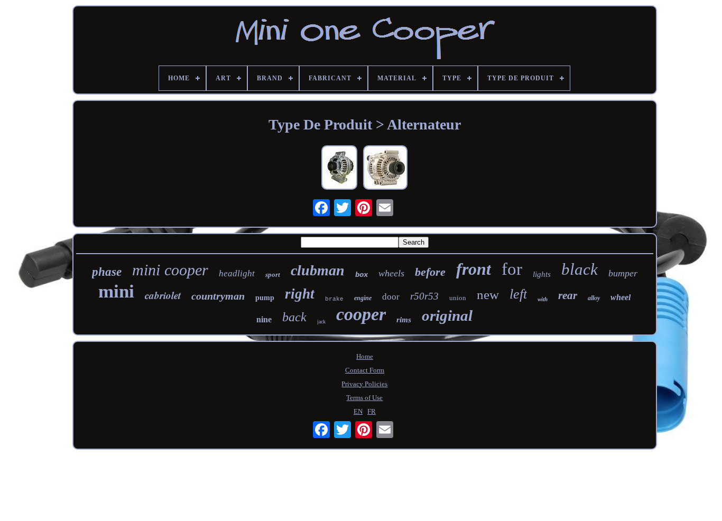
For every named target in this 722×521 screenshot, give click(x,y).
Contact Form (364, 370)
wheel (620, 297)
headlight (237, 273)
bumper (622, 273)
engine (363, 298)
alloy (594, 298)
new (488, 294)
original (447, 315)
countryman (218, 296)
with (543, 299)
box (361, 275)
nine (264, 319)
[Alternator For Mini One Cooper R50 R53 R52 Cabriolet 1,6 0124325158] (339, 168)
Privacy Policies (364, 384)
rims (403, 319)
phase (107, 271)
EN (358, 411)
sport (272, 274)
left (518, 294)
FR (371, 411)
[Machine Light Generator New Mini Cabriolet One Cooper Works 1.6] (385, 168)
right (299, 294)
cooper (361, 314)
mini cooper (170, 269)
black (579, 269)
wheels (391, 273)
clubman (318, 270)
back (294, 317)
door (391, 297)
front (473, 268)
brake (334, 299)
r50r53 (424, 296)
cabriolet (163, 295)
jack (321, 321)
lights (542, 274)
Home (364, 356)
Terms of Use (364, 398)
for (512, 268)
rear (567, 295)
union (457, 298)
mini (116, 291)
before (430, 271)
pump (264, 298)
